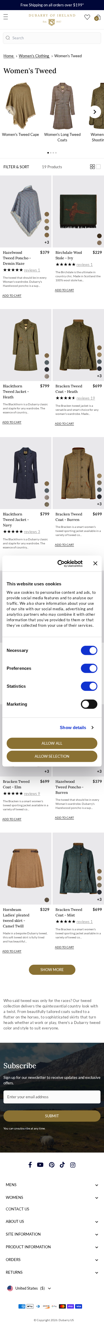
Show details (73, 727)
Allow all (52, 743)
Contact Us (17, 1209)
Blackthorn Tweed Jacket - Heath (16, 392)
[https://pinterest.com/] (52, 1165)
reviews (32, 270)
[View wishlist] (87, 17)
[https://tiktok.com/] (62, 1165)
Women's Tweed (68, 55)
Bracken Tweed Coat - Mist (68, 912)
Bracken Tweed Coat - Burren (68, 517)
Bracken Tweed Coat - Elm (16, 784)
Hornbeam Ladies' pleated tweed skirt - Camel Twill (16, 918)
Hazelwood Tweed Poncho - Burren (69, 787)
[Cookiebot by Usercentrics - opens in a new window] (61, 563)
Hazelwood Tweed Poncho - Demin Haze (17, 258)
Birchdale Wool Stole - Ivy (68, 255)
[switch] (89, 668)
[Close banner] (95, 563)
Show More (52, 969)
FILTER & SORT (16, 166)
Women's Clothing (34, 55)
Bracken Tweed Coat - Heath (68, 389)
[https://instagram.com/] (73, 1165)
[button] (9, 112)
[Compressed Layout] (92, 166)
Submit (52, 1116)
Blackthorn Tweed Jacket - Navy (16, 520)
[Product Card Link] (25, 211)
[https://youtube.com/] (40, 1165)
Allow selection (52, 756)
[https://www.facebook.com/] (30, 1165)
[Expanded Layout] (98, 166)
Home (8, 55)
